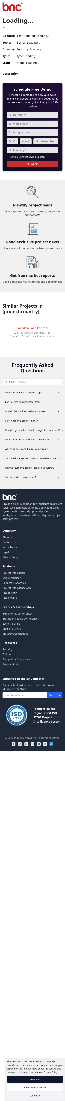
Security (7, 649)
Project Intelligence (14, 573)
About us (8, 537)
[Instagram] (32, 744)
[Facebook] (13, 744)
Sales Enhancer (12, 578)
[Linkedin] (26, 744)
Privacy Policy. (51, 1072)
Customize (35, 1095)
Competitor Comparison (17, 659)
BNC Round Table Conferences (21, 618)
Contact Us (9, 542)
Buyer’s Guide (11, 664)
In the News (10, 547)
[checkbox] (8, 157)
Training (7, 654)
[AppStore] (51, 744)
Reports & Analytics (14, 583)
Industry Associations (15, 633)
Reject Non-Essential (35, 1087)
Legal (6, 552)
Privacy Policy (11, 557)
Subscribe (55, 695)
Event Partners (11, 623)
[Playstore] (45, 744)
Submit (34, 163)
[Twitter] (20, 744)
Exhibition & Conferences (18, 613)
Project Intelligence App (17, 588)
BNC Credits (10, 598)
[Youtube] (39, 744)
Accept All (35, 1079)
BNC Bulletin (10, 593)
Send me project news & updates (27, 157)
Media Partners (12, 628)
